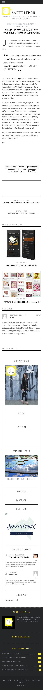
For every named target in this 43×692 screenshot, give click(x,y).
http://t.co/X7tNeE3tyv (14, 65)
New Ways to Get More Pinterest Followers (21, 302)
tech (23, 171)
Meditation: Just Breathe (21, 479)
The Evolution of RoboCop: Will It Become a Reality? (21, 201)
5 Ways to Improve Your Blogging (19, 557)
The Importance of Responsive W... (16, 670)
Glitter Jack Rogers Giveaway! (14, 658)
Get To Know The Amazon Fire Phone (21, 265)
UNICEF (31, 171)
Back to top (21, 685)
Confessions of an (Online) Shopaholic (21, 212)
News (21, 166)
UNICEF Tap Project (14, 78)
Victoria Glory (13, 574)
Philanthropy (28, 24)
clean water (11, 166)
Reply (38, 315)
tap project (13, 171)
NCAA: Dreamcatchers (10, 654)
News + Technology (14, 24)
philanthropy (32, 166)
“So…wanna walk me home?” (13, 662)
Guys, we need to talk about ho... (15, 666)
